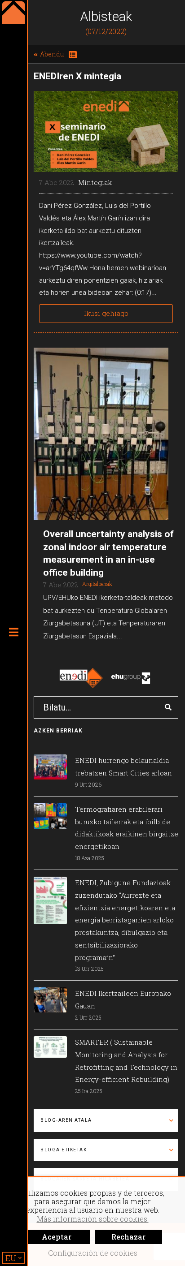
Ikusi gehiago (106, 313)
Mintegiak (95, 182)
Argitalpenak (97, 583)
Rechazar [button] (128, 1236)
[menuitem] (13, 1258)
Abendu (52, 54)
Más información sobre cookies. (93, 1218)
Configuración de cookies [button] (92, 1253)
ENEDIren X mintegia (77, 76)
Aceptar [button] (56, 1236)
